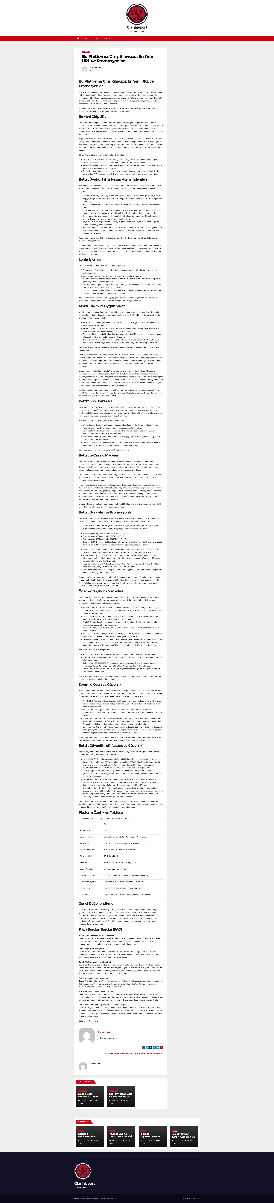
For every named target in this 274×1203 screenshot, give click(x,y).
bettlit (153, 92)
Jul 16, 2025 (84, 1140)
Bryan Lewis (96, 68)
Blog (96, 39)
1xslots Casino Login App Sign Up (183, 1135)
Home (86, 39)
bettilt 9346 (86, 51)
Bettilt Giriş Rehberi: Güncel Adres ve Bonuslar (89, 1096)
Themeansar (113, 1198)
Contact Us (109, 39)
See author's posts (107, 1038)
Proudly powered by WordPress (84, 1198)
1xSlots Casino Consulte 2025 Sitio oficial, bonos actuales (121, 1137)
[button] (199, 39)
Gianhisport (137, 27)
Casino (81, 1131)
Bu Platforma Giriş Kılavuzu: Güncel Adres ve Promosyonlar (134, 1053)
